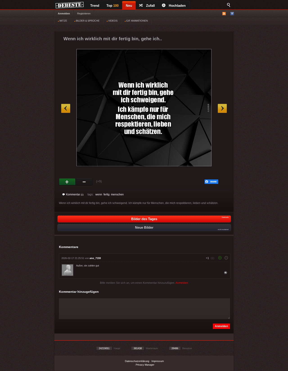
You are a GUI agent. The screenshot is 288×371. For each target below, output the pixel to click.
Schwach (84, 182)
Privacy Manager (145, 364)
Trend (94, 5)
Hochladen (177, 5)
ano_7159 (95, 258)
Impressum (157, 361)
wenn (98, 194)
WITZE (63, 20)
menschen (117, 194)
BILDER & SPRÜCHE (87, 20)
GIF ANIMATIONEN (137, 20)
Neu (129, 5)
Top (112, 5)
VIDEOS (112, 20)
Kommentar (74, 194)
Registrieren (83, 13)
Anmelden (64, 13)
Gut (67, 182)
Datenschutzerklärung (137, 361)
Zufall (150, 5)
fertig (107, 194)
